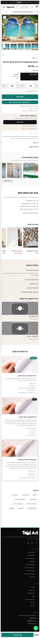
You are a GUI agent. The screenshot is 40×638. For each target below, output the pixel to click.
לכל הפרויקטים (8, 181)
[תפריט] (4, 7)
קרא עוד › (12, 138)
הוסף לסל (16, 635)
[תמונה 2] (28, 46)
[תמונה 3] (20, 46)
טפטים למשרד (32, 499)
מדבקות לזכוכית (30, 571)
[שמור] (3, 54)
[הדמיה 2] (6, 46)
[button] (30, 170)
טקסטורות (11, 508)
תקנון (33, 596)
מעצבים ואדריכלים (30, 599)
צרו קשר (32, 605)
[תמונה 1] (35, 46)
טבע (35, 12)
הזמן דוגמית (20, 122)
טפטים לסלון (25, 495)
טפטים (34, 495)
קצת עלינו (32, 602)
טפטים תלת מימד (32, 508)
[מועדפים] (32, 7)
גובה (17, 82)
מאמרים (32, 587)
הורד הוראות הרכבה (33, 319)
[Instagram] (32, 543)
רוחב (36, 82)
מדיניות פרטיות (30, 593)
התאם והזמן (20, 97)
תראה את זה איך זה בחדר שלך (20, 102)
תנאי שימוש (31, 590)
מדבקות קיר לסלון (30, 565)
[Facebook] (36, 543)
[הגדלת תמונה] (4, 17)
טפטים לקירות (31, 552)
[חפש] (17, 7)
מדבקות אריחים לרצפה (29, 574)
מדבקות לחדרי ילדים (29, 568)
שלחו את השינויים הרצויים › (30, 213)
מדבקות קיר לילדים (18, 504)
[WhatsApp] (28, 543)
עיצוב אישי (31, 577)
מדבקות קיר (15, 495)
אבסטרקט (21, 508)
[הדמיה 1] (13, 46)
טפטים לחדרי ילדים (20, 499)
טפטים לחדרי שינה (31, 504)
